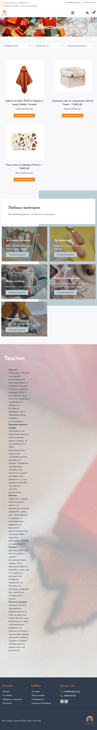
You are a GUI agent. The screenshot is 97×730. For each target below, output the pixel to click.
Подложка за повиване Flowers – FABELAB (24, 166)
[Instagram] (66, 701)
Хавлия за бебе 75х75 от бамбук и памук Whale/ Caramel (24, 102)
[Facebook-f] (62, 701)
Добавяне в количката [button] (24, 115)
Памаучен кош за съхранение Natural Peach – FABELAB (72, 102)
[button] (72, 13)
